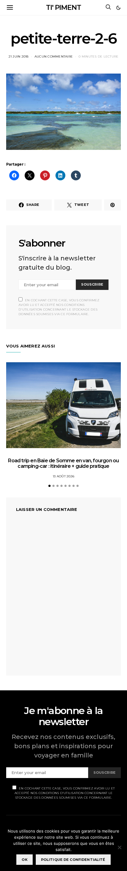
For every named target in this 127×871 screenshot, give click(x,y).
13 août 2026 (63, 476)
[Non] (119, 847)
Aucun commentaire (54, 56)
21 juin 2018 (19, 56)
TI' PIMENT (63, 7)
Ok (24, 859)
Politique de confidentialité (73, 859)
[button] (118, 7)
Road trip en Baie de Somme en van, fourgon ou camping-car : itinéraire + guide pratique (63, 463)
